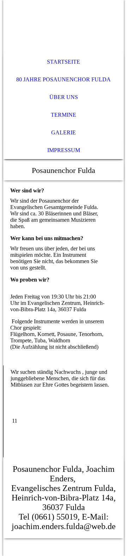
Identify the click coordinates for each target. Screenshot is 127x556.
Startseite (63, 62)
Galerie (63, 132)
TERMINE (63, 115)
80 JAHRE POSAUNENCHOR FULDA (63, 79)
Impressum (63, 150)
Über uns (63, 97)
